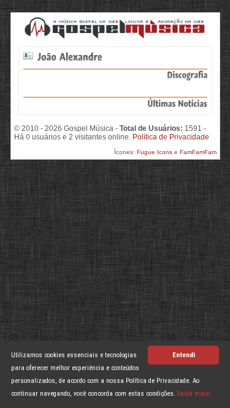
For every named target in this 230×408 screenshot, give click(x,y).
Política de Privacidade (170, 137)
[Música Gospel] (115, 27)
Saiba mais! (194, 394)
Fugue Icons (154, 152)
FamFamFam (198, 152)
